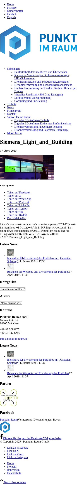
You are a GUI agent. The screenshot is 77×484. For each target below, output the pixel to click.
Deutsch (11, 14)
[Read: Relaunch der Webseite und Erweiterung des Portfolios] (10, 268)
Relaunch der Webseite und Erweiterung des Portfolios (38, 271)
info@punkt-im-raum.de (13, 338)
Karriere (11, 7)
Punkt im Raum (9, 419)
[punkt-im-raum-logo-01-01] (38, 62)
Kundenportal (15, 10)
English (11, 17)
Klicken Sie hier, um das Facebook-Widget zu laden (32, 438)
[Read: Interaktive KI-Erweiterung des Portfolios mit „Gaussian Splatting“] (10, 254)
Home (10, 4)
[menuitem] (42, 4)
